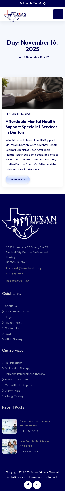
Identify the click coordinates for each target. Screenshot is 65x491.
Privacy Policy (13, 322)
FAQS (8, 334)
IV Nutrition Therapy (17, 368)
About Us (11, 306)
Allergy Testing (14, 396)
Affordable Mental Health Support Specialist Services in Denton (31, 127)
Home (18, 57)
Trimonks (53, 477)
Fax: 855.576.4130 (17, 281)
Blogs (8, 317)
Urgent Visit (12, 390)
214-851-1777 (14, 274)
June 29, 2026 (31, 451)
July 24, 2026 (30, 431)
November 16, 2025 (20, 113)
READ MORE (18, 179)
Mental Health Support (19, 385)
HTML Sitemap (14, 339)
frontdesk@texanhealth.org (23, 268)
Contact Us (12, 328)
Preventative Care (16, 379)
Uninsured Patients (17, 311)
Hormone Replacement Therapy (25, 374)
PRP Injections (13, 363)
